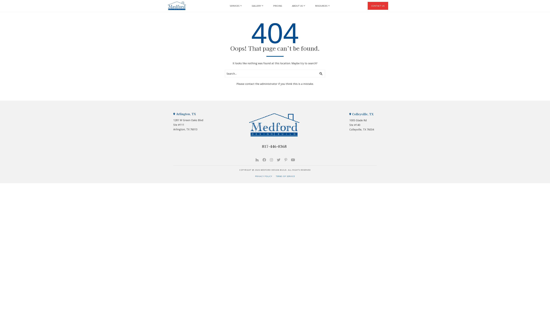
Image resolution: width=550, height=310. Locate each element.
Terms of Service (285, 176)
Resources (321, 5)
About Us (297, 5)
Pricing (277, 5)
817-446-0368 (274, 146)
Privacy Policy (265, 176)
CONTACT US (378, 5)
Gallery (256, 5)
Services (234, 5)
